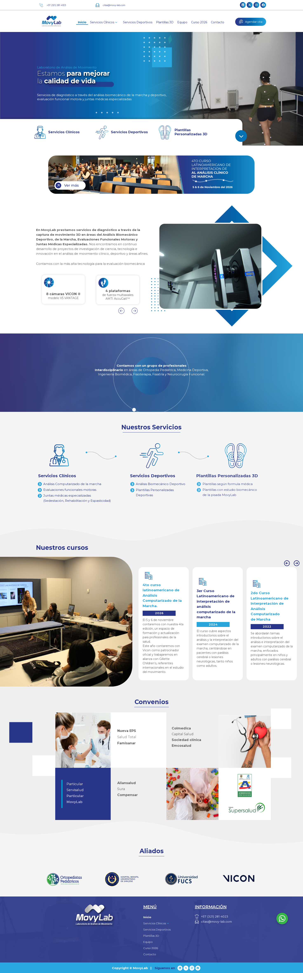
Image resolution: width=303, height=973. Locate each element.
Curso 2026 (199, 22)
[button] (121, 310)
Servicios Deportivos (137, 22)
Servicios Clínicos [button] (102, 22)
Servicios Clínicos (64, 132)
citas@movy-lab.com (114, 5)
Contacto (217, 22)
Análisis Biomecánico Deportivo (160, 484)
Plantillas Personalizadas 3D (191, 132)
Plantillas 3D (165, 22)
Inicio (82, 22)
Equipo (182, 22)
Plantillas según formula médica (234, 484)
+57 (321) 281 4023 (56, 5)
